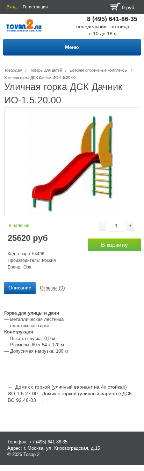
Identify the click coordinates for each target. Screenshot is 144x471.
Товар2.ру (13, 70)
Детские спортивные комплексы (98, 70)
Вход (11, 7)
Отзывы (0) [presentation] (52, 287)
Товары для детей (46, 70)
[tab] (20, 288)
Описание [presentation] (19, 287)
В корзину (114, 245)
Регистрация (35, 7)
